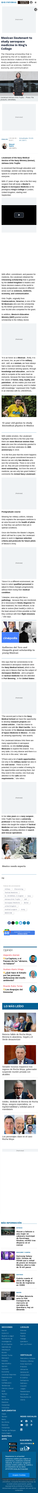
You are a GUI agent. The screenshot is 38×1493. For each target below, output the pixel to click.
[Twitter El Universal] (31, 1421)
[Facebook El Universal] (26, 1421)
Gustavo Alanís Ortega (13, 969)
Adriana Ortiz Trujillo (12, 899)
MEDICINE (8, 913)
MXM (3, 1391)
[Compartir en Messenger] (20, 923)
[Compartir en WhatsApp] (16, 923)
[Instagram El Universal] (27, 1425)
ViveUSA (23, 1386)
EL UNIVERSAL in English (14, 896)
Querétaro (24, 1341)
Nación (4, 1330)
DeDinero (23, 1383)
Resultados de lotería (25, 1398)
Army (23, 909)
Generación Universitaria (25, 1373)
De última (5, 1399)
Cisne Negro (6, 1433)
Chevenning (18, 889)
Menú (4, 1396)
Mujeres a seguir (8, 1336)
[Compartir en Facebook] (9, 923)
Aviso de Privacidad (21, 1469)
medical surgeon (11, 909)
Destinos (5, 1402)
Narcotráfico (6, 1363)
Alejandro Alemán (11, 955)
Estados (5, 1361)
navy (29, 896)
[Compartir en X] (13, 923)
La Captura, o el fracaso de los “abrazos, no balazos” (15, 961)
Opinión (8, 950)
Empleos (23, 1366)
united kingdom (10, 906)
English (5, 139)
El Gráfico (24, 1377)
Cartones (5, 1369)
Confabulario (6, 1383)
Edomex (23, 1330)
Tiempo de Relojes (9, 1430)
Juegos (22, 1389)
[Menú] (35, 2)
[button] (23, 2)
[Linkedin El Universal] (21, 1430)
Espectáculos (7, 1377)
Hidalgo (23, 1339)
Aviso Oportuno (26, 1364)
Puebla (22, 1336)
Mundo (4, 1352)
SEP (25, 899)
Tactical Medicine (11, 892)
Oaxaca (23, 1333)
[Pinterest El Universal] (31, 1425)
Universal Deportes (9, 1374)
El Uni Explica (7, 1344)
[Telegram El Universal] (21, 1421)
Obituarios (24, 1369)
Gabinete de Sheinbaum (6, 1348)
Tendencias (6, 1385)
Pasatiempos (25, 1391)
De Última (5, 1422)
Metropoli (5, 1358)
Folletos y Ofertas (27, 1361)
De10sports (24, 1380)
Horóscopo (24, 1394)
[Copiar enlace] (24, 923)
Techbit (4, 1394)
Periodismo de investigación (7, 1340)
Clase (4, 1414)
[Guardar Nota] (28, 923)
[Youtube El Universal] (21, 1425)
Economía (5, 1372)
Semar (26, 902)
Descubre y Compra (27, 1358)
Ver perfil (13, 148)
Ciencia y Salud (7, 1388)
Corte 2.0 (5, 1333)
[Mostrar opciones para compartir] (35, 9)
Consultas (5, 1408)
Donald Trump (7, 1355)
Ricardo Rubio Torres (12, 986)
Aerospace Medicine (12, 902)
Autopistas (6, 1405)
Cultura (4, 1380)
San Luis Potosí (26, 1344)
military (7, 889)
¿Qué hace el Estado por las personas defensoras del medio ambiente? (14, 976)
